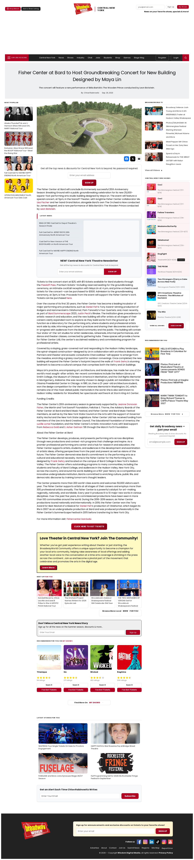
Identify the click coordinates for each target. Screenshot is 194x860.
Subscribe (130, 796)
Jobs (98, 57)
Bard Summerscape (59, 313)
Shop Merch (14, 9)
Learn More (48, 567)
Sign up (181, 442)
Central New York (47, 57)
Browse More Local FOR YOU (120, 611)
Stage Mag (139, 57)
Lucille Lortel (43, 424)
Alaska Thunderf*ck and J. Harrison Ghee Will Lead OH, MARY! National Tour (17, 119)
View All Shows (157, 325)
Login (176, 57)
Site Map (155, 848)
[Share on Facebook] (126, 158)
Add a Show (176, 325)
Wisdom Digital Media (129, 852)
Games (127, 57)
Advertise (94, 848)
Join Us (122, 848)
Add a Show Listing (31, 9)
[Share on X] (132, 158)
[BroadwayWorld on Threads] (164, 841)
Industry (80, 57)
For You (49, 577)
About (104, 848)
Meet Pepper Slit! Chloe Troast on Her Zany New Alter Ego (177, 145)
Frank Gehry (121, 361)
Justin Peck (83, 313)
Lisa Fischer (43, 202)
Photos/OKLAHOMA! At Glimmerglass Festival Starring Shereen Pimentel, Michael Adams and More (177, 129)
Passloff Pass (48, 285)
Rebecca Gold (51, 427)
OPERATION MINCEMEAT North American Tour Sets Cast (17, 189)
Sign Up (89, 182)
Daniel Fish (92, 307)
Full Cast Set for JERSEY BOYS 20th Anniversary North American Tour (54, 233)
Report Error (167, 848)
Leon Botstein (47, 209)
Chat (90, 57)
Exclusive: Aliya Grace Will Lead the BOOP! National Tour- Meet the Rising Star (18, 144)
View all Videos (152, 170)
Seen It (49, 685)
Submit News (133, 848)
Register (162, 57)
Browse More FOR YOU (165, 414)
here (69, 298)
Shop (117, 57)
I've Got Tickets (49, 690)
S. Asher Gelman (73, 427)
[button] (185, 57)
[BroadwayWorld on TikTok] (157, 841)
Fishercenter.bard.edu (79, 519)
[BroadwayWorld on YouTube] (170, 841)
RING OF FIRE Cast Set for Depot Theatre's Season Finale (58, 224)
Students (108, 57)
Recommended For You (156, 340)
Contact (112, 848)
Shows (70, 57)
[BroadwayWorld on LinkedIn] (151, 841)
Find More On (87, 702)
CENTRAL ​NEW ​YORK (106, 9)
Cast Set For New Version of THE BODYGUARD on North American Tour (56, 243)
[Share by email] (139, 158)
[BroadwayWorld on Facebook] (139, 841)
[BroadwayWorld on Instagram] (145, 841)
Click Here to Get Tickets (89, 526)
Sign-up (171, 7)
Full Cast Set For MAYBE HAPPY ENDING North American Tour (17, 167)
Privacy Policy (166, 852)
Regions (145, 848)
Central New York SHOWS (157, 178)
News (61, 57)
